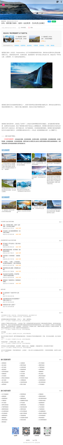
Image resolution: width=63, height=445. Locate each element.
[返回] (2, 2)
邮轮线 (52, 45)
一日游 (47, 45)
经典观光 (17, 45)
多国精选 (41, 45)
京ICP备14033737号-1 (29, 442)
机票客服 (37, 435)
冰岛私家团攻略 (18, 141)
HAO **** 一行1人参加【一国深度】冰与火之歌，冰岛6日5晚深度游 (16, 335)
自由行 (54, 21)
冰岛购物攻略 (9, 141)
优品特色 (29, 45)
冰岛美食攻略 (27, 139)
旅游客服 (26, 435)
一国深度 (35, 45)
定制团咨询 (47, 435)
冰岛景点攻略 (35, 139)
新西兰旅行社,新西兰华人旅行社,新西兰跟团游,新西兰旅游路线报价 (40, 141)
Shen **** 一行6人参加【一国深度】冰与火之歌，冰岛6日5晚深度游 (16, 318)
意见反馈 (37, 442)
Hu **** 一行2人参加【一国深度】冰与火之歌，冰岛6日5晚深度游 (15, 331)
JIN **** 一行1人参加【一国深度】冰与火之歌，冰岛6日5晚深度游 (15, 340)
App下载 (34, 440)
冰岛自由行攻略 (19, 139)
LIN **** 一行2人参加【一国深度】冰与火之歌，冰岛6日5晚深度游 (15, 345)
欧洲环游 (23, 45)
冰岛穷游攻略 (43, 139)
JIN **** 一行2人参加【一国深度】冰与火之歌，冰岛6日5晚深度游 (15, 322)
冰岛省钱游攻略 (52, 139)
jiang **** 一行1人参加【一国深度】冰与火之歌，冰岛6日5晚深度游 (16, 349)
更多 (60, 222)
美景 (49, 21)
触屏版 (28, 440)
